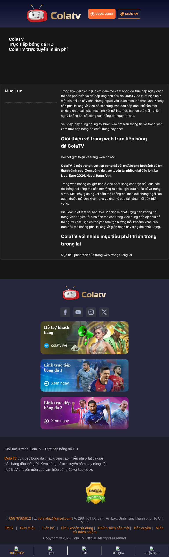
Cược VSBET (104, 13)
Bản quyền (142, 528)
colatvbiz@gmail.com (54, 518)
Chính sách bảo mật (113, 528)
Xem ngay (60, 383)
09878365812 (20, 518)
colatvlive (59, 345)
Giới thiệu (27, 528)
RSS (9, 528)
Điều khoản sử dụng (77, 528)
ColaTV (10, 458)
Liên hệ (48, 528)
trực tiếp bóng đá (104, 165)
